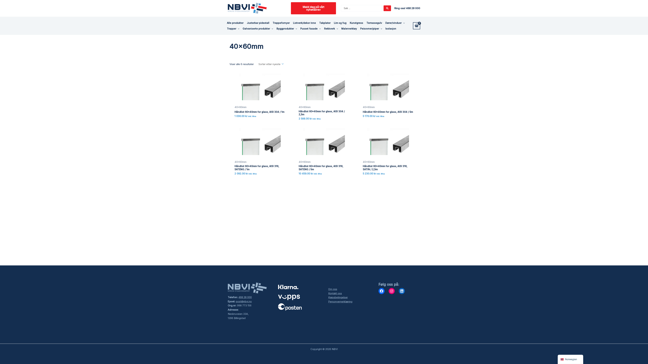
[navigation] (570, 359)
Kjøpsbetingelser (338, 297)
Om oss (332, 289)
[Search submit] (387, 8)
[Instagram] (392, 291)
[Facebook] (382, 291)
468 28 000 (245, 297)
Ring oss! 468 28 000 (407, 8)
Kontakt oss (335, 293)
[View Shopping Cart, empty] (416, 25)
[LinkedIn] (402, 291)
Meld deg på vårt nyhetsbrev (313, 8)
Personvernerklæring (340, 301)
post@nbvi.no (244, 301)
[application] (403, 23)
